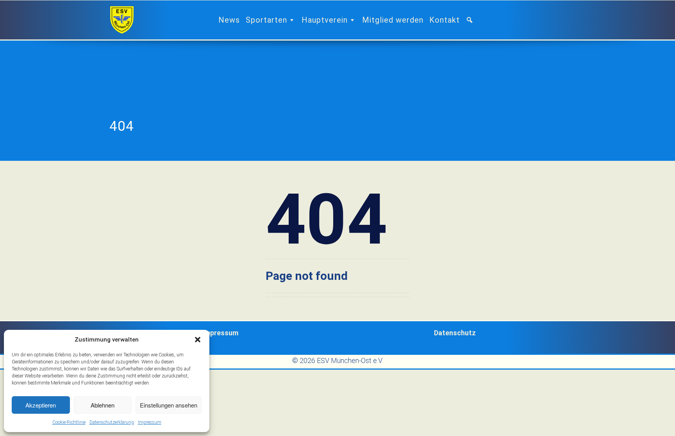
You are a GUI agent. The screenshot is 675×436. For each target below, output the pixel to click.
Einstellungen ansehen (168, 405)
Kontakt (444, 20)
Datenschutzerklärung (111, 422)
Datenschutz (455, 333)
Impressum (149, 422)
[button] (198, 339)
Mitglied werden (392, 20)
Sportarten (266, 20)
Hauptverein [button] (325, 20)
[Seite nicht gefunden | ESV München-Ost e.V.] (122, 19)
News (229, 20)
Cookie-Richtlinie (69, 422)
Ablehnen (102, 405)
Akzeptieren (40, 405)
